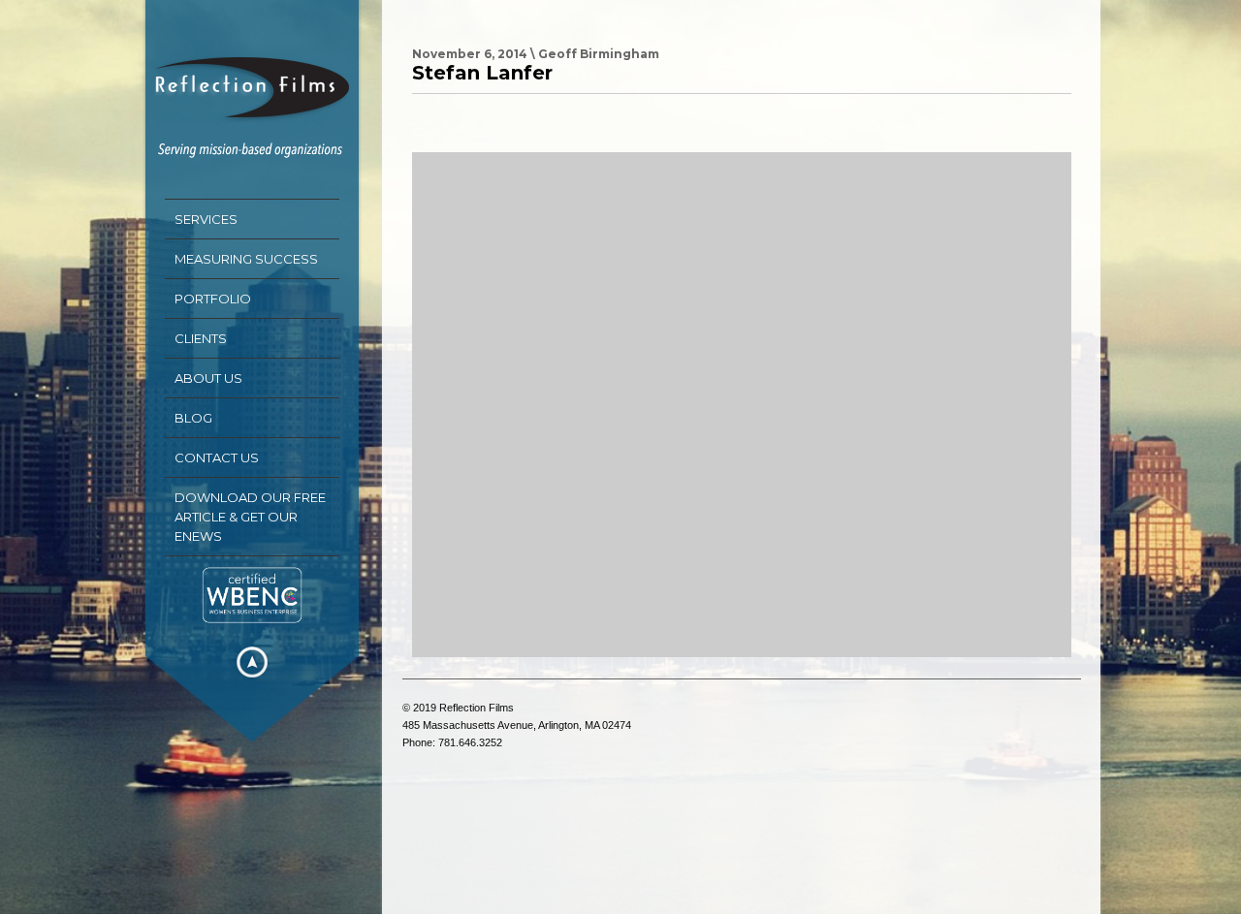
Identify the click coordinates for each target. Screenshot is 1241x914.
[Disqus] (742, 404)
